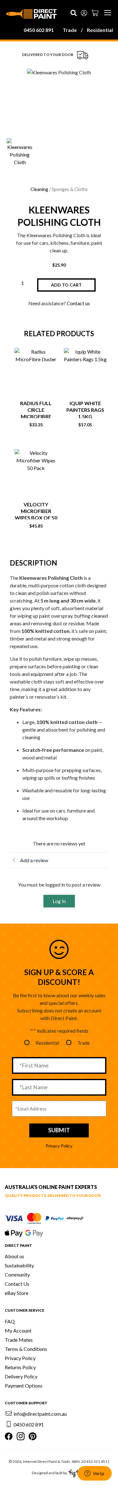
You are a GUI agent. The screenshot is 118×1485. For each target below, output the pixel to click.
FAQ (10, 1321)
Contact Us (17, 1284)
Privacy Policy (59, 1145)
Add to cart (66, 285)
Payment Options (23, 1386)
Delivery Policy (21, 1376)
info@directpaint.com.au (40, 1414)
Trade (70, 30)
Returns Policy (20, 1367)
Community (17, 1275)
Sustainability (19, 1265)
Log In (59, 901)
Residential (100, 30)
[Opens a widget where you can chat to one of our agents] (94, 1474)
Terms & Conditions (26, 1349)
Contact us (78, 303)
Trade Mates (19, 1340)
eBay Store (16, 1293)
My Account (18, 1330)
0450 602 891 (39, 30)
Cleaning (39, 189)
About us (14, 1256)
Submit (59, 1130)
